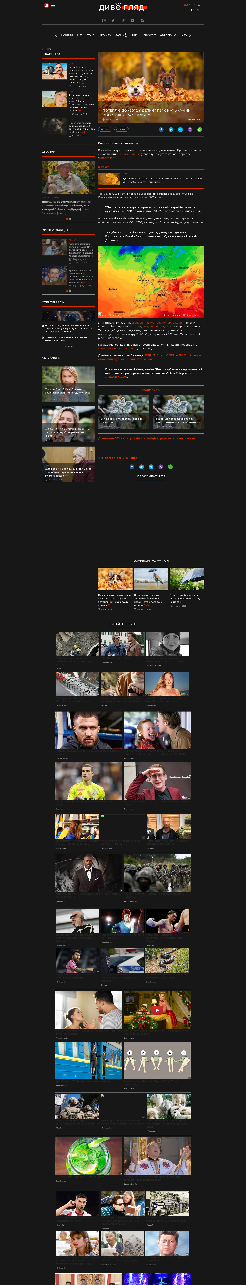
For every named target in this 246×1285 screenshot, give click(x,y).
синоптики (132, 458)
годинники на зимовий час (117, 348)
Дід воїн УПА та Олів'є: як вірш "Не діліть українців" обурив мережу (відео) (67, 438)
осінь (120, 458)
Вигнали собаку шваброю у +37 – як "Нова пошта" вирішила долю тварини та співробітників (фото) (81, 279)
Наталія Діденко (129, 154)
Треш (135, 35)
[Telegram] (123, 20)
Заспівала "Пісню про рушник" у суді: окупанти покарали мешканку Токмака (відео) (68, 478)
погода (110, 458)
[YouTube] (133, 20)
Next (190, 35)
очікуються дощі (154, 326)
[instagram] (103, 20)
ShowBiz (150, 35)
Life (79, 35)
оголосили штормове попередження (158, 322)
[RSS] (142, 20)
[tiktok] (113, 20)
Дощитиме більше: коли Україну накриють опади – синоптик (186, 598)
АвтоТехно (168, 35)
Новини (67, 35)
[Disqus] (151, 521)
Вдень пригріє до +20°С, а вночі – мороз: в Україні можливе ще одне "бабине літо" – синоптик (162, 180)
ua (186, 5)
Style (91, 35)
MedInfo (105, 35)
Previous (56, 35)
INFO (184, 35)
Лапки (120, 35)
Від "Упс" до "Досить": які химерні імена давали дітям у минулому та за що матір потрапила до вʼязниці (68, 334)
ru (192, 5)
